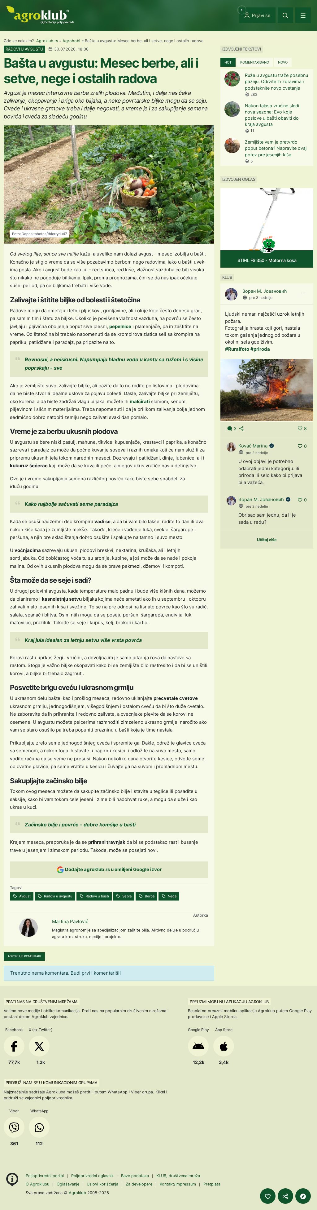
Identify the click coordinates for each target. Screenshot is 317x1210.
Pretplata (211, 1184)
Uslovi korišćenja (102, 1184)
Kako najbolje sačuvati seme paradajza (71, 504)
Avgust (24, 896)
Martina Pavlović (70, 921)
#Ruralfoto (237, 349)
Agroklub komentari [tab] (24, 956)
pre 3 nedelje (260, 297)
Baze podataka (135, 1175)
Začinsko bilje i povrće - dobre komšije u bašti (80, 824)
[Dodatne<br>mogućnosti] (303, 1196)
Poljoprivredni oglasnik (93, 1175)
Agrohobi (71, 40)
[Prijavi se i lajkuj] (268, 1196)
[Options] (303, 293)
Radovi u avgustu (57, 896)
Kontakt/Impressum (178, 1184)
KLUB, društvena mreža (178, 1175)
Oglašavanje (68, 1184)
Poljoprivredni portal (45, 1175)
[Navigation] (303, 15)
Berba (149, 896)
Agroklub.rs (47, 40)
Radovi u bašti (97, 896)
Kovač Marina (252, 446)
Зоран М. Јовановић (264, 291)
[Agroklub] (40, 14)
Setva (126, 896)
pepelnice (120, 326)
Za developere (139, 1184)
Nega (171, 896)
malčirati (140, 401)
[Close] (285, 15)
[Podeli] (285, 1196)
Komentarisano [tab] (254, 62)
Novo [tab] (283, 62)
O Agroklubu (37, 1184)
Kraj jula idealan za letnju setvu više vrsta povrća (83, 640)
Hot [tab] (228, 62)
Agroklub (77, 1192)
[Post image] (266, 390)
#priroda (260, 349)
